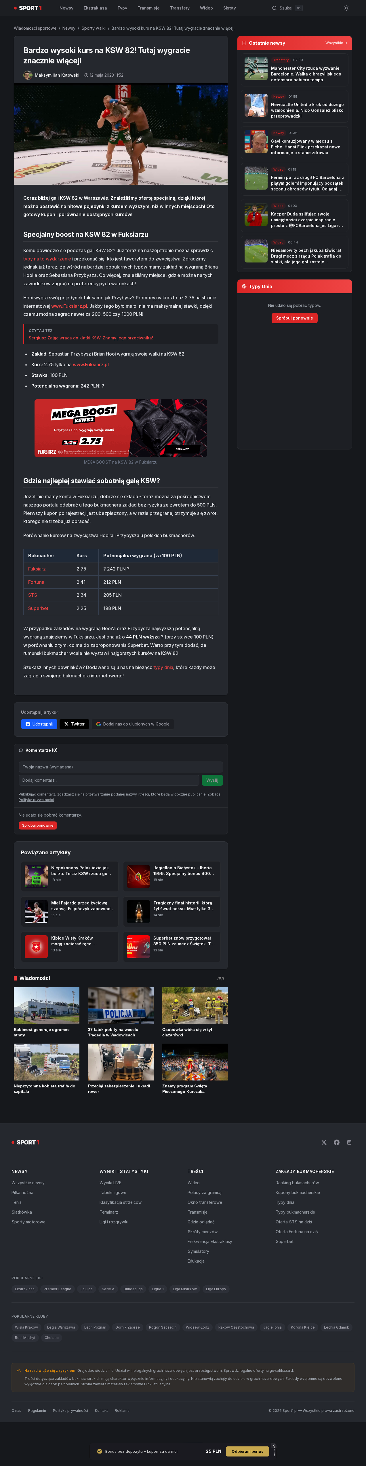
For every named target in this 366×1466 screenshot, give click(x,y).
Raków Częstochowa (236, 1348)
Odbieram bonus (248, 1451)
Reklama (122, 1431)
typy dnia (163, 667)
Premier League (57, 1309)
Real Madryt (25, 1358)
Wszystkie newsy (28, 1203)
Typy (122, 7)
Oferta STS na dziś (294, 1242)
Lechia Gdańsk (336, 1348)
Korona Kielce (303, 1348)
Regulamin (37, 1431)
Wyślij (212, 780)
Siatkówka (22, 1232)
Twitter (78, 723)
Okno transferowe (205, 1222)
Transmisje (149, 7)
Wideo (206, 7)
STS (32, 595)
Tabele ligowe (113, 1212)
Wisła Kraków (26, 1348)
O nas (16, 1431)
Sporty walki (93, 28)
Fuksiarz (37, 569)
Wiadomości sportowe (35, 28)
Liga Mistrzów (185, 1309)
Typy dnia (285, 1222)
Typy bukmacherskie (295, 1232)
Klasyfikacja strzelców (121, 1222)
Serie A (108, 1309)
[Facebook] (336, 1163)
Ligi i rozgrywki (114, 1242)
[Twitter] (324, 1163)
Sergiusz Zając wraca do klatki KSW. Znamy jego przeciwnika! (91, 337)
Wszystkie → (336, 43)
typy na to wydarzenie (47, 259)
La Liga (87, 1309)
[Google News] (349, 1163)
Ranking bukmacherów (297, 1203)
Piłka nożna (22, 1212)
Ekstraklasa (95, 7)
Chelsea (52, 1358)
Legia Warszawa (61, 1348)
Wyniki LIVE (110, 1203)
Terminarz (109, 1232)
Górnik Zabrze (127, 1348)
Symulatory (198, 1271)
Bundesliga (133, 1309)
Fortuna (36, 582)
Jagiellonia (272, 1348)
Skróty (229, 7)
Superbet (38, 608)
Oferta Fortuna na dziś (297, 1252)
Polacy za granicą (205, 1212)
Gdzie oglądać (201, 1242)
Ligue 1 (158, 1309)
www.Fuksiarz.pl (69, 306)
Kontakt (101, 1431)
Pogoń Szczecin (163, 1348)
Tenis (17, 1222)
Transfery (180, 7)
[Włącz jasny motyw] (346, 8)
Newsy (66, 7)
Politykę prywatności (36, 820)
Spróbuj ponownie (38, 846)
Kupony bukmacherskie (298, 1212)
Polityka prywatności (70, 1431)
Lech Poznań (95, 1348)
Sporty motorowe (28, 1242)
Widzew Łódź (197, 1348)
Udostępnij (43, 723)
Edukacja (196, 1281)
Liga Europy (216, 1309)
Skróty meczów (203, 1252)
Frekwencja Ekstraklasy (210, 1261)
